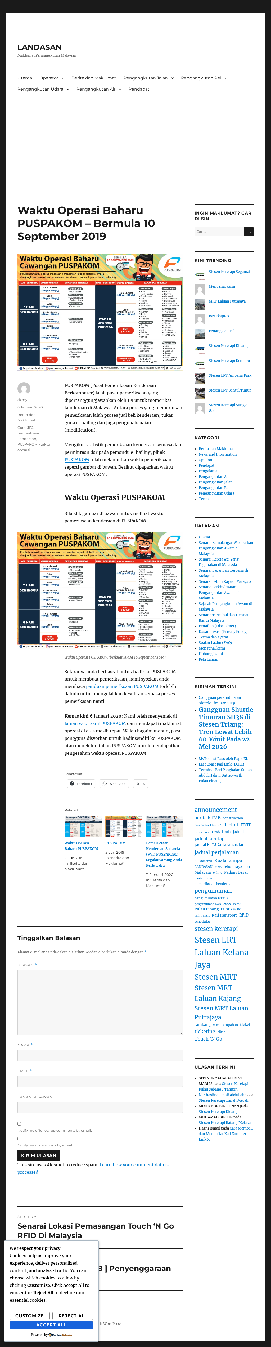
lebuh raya (233, 866)
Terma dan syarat (213, 637)
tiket (221, 1032)
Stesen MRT (216, 976)
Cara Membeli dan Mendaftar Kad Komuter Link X (226, 1134)
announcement (216, 809)
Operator (48, 78)
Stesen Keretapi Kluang (228, 346)
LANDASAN (39, 47)
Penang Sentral (221, 331)
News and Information (218, 454)
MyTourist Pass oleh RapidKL (223, 759)
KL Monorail (203, 861)
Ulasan (27, 965)
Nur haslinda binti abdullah (222, 1095)
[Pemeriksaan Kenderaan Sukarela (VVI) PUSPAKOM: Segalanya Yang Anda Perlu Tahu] (164, 826)
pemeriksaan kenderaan (214, 884)
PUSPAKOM (77, 459)
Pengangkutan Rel (201, 78)
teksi (216, 1025)
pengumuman (213, 890)
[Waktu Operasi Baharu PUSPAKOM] (83, 826)
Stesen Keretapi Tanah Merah (224, 1100)
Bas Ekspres (219, 316)
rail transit (202, 915)
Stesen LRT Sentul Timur (230, 390)
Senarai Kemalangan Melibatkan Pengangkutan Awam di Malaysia (226, 548)
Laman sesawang (36, 1097)
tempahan (230, 1025)
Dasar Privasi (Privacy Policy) (223, 631)
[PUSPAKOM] (123, 826)
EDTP (246, 825)
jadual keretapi (210, 838)
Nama (25, 1045)
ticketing (205, 1031)
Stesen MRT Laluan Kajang (218, 993)
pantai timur (204, 878)
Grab (21, 427)
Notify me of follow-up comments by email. (54, 1130)
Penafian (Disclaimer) (217, 626)
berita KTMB (208, 817)
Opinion (205, 460)
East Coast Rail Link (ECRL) (221, 764)
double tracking (205, 825)
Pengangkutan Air (95, 89)
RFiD (244, 915)
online (217, 872)
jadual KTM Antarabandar (219, 845)
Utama (24, 78)
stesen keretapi (216, 928)
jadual (238, 832)
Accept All (51, 1324)
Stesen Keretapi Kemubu (229, 360)
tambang (203, 1025)
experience (202, 832)
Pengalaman (209, 471)
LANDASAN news (208, 867)
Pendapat (139, 89)
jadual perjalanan (217, 852)
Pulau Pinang (207, 909)
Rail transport (224, 915)
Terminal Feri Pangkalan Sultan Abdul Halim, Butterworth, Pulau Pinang (225, 775)
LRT (247, 867)
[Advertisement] (137, 135)
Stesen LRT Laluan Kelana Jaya (222, 952)
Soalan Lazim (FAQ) (215, 643)
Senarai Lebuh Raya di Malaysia (225, 581)
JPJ (30, 427)
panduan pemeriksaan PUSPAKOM (122, 686)
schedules (202, 921)
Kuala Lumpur (229, 860)
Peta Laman (208, 659)
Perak (237, 904)
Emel (24, 1071)
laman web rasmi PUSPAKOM (95, 723)
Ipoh (226, 831)
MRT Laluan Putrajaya (227, 301)
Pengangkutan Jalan (146, 78)
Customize (29, 1315)
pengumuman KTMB (211, 898)
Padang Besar (236, 872)
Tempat (205, 499)
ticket (245, 1025)
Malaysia (203, 872)
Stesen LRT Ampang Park (230, 375)
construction (233, 818)
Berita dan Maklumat (93, 78)
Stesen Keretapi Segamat (229, 271)
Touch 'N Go (208, 1039)
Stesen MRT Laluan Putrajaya (221, 1013)
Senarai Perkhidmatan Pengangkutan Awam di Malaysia (219, 593)
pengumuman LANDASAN (213, 904)
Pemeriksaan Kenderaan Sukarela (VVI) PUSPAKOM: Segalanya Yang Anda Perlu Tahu (164, 854)
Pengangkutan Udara (40, 89)
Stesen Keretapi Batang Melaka (225, 1123)
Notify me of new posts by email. (45, 1145)
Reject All (73, 1315)
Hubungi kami (211, 654)
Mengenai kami (222, 286)
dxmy (22, 400)
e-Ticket (228, 825)
